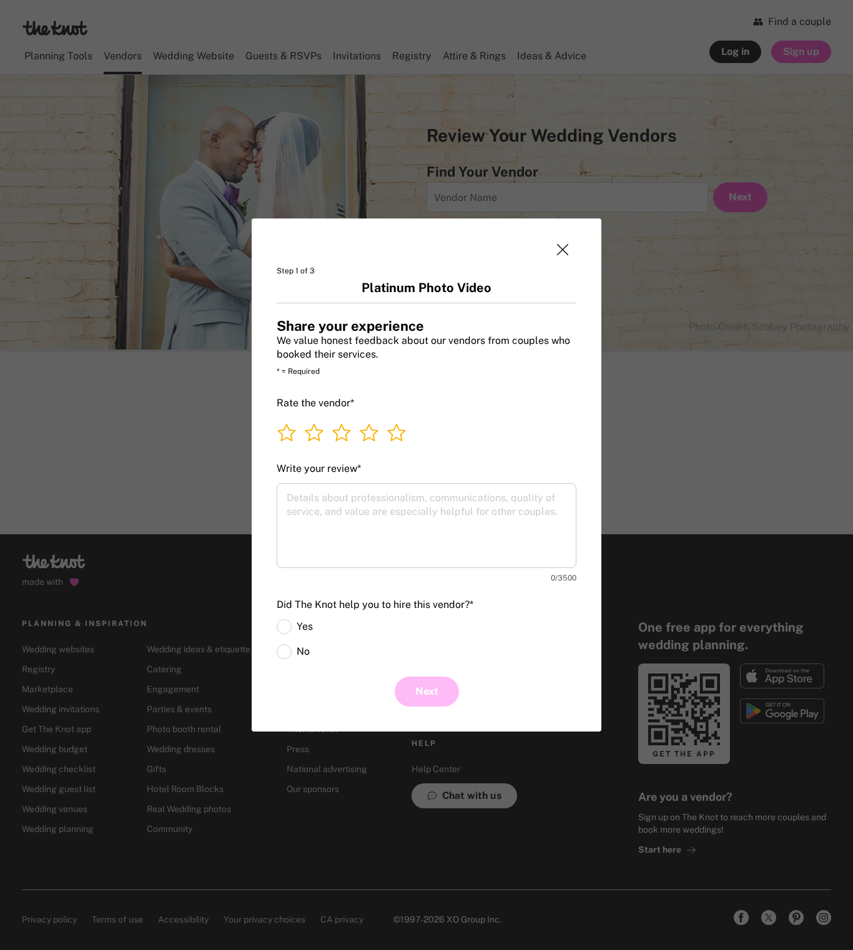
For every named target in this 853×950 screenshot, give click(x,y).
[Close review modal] (562, 249)
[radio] (284, 626)
